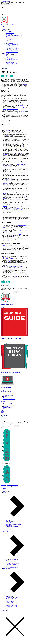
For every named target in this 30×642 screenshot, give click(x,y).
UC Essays (5, 396)
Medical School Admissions (12, 47)
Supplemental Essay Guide (12, 57)
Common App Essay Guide (12, 55)
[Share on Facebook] (4, 282)
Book (4, 28)
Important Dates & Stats (11, 63)
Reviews (2, 411)
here (18, 101)
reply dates (19, 230)
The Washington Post (8, 135)
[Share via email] (2, 282)
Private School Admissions (12, 52)
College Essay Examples (11, 64)
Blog (7, 67)
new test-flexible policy (22, 209)
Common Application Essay (9, 394)
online (18, 131)
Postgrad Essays (6, 397)
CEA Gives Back (4, 415)
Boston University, (13, 276)
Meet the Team (9, 34)
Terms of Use (9, 485)
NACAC (5, 227)
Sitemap (5, 408)
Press (7, 40)
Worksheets (8, 66)
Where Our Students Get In (12, 38)
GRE (6, 258)
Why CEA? (8, 31)
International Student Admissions (13, 50)
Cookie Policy (15, 485)
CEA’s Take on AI (10, 39)
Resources (3, 401)
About (4, 30)
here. (20, 234)
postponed (8, 130)
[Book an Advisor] (5, 3)
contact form (24, 84)
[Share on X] (6, 282)
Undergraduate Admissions (12, 44)
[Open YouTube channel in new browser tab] (4, 14)
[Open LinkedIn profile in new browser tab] (6, 461)
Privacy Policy (3, 485)
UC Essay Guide (10, 58)
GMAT (11, 258)
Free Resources (6, 53)
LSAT (9, 261)
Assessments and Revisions (9, 399)
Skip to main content (5, 1)
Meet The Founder (10, 33)
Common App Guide (8, 403)
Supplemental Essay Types (12, 59)
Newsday (5, 206)
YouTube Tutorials (10, 62)
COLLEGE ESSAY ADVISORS (8, 24)
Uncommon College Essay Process (14, 35)
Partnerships (3, 414)
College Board (6, 154)
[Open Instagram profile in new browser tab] (4, 12)
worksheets (11, 105)
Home (4, 26)
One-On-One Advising (8, 43)
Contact (2, 417)
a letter (12, 102)
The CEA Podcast (10, 54)
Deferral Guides (9, 60)
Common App (6, 183)
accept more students (22, 225)
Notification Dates (7, 407)
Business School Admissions (12, 48)
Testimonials (9, 36)
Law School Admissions (11, 49)
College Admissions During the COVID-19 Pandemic (15, 108)
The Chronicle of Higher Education (11, 208)
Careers (2, 412)
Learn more (5, 193)
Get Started (5, 68)
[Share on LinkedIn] (9, 282)
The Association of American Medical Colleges (13, 266)
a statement (18, 272)
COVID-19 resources (22, 111)
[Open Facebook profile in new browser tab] (4, 7)
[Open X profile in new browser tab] (4, 9)
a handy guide (21, 171)
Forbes (4, 257)
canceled (22, 129)
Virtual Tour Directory (8, 177)
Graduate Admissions (11, 45)
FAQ (7, 41)
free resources (21, 105)
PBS (10, 189)
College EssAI (6, 29)
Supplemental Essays (8, 395)
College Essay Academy (22, 168)
